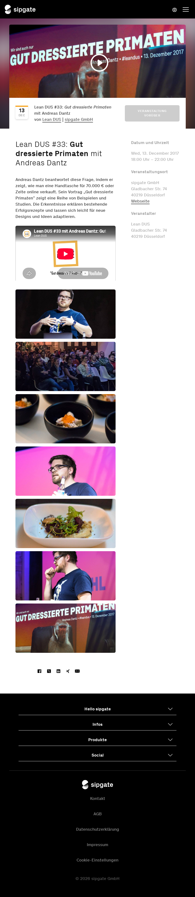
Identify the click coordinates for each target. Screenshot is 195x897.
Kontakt (97, 798)
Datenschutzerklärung (97, 829)
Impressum (97, 844)
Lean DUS (51, 119)
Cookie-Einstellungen (97, 860)
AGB (97, 813)
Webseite (140, 201)
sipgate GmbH (79, 119)
